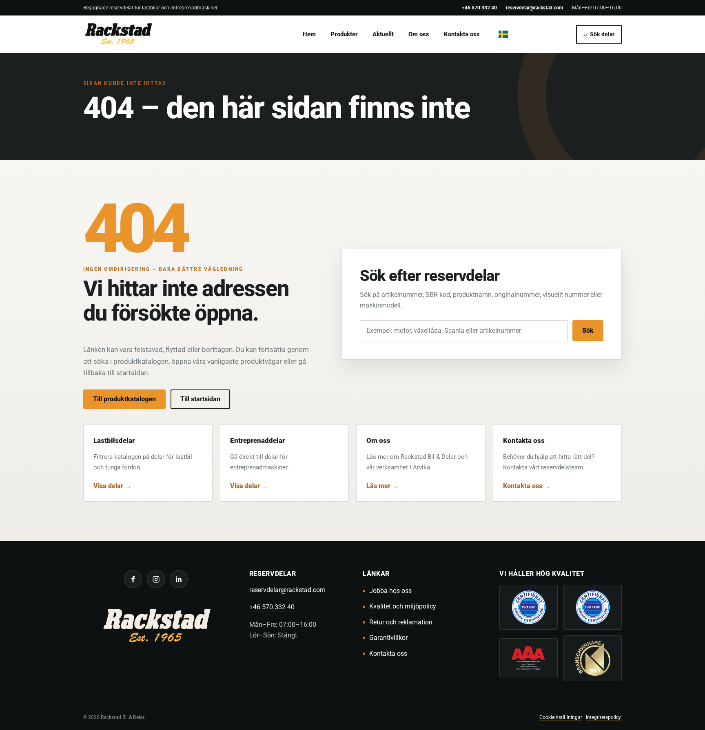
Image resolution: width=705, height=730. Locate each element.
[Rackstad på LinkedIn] (179, 579)
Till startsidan (200, 399)
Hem (309, 34)
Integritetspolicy (603, 717)
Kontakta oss (462, 34)
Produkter (344, 34)
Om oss (418, 34)
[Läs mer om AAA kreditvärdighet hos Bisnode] (528, 658)
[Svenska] (503, 34)
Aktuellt (383, 34)
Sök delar (598, 34)
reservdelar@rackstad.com (534, 7)
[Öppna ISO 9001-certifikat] (528, 607)
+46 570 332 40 (479, 7)
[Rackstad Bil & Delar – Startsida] (156, 627)
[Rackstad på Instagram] (156, 579)
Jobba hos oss (390, 591)
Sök (588, 330)
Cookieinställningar (560, 717)
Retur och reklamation (400, 622)
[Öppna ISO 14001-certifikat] (592, 607)
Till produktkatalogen (124, 399)
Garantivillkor (388, 638)
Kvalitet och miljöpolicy (402, 606)
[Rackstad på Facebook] (133, 579)
